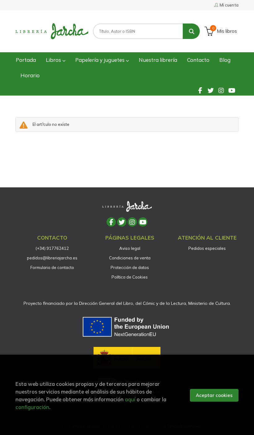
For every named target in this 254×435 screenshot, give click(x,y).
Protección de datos (130, 267)
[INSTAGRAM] (221, 90)
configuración (32, 407)
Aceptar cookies (214, 395)
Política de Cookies (130, 277)
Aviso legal (129, 248)
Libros (54, 60)
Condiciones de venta (130, 257)
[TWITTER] (210, 90)
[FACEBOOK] (200, 90)
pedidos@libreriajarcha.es (52, 257)
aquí (130, 399)
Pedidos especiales (207, 248)
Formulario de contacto (52, 267)
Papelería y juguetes (100, 60)
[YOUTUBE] (231, 90)
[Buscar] (191, 31)
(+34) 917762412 (52, 248)
